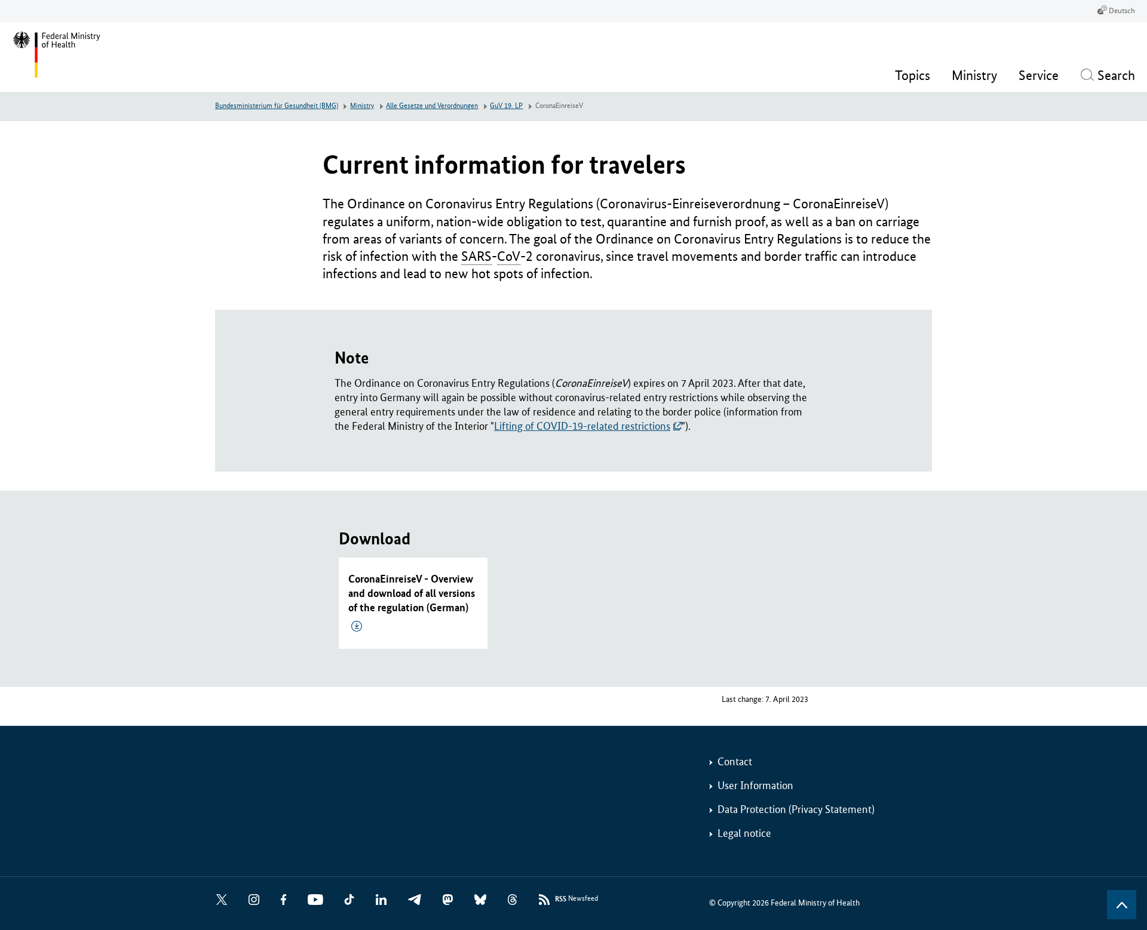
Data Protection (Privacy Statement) (796, 809)
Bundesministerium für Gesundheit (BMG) (276, 106)
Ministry (362, 106)
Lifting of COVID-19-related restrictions (582, 426)
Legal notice (744, 833)
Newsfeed (576, 899)
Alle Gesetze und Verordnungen (432, 106)
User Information (755, 786)
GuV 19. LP (506, 106)
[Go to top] (1121, 904)
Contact (734, 762)
